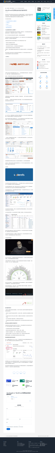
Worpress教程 (12, 8)
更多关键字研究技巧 (9, 27)
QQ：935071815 (42, 443)
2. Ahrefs (7, 24)
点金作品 (29, 1)
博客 (41, 1)
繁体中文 (14, 1)
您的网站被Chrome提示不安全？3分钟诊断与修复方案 (29, 381)
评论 (7, 408)
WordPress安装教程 (19, 443)
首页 (5, 8)
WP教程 (33, 1)
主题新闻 (25, 1)
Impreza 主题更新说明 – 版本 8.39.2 (41, 46)
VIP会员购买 (4, 445)
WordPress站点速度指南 (20, 445)
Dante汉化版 (43, 31)
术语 (35, 1)
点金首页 (21, 1)
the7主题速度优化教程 (41, 65)
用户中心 (48, 1)
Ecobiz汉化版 (43, 33)
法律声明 (4, 443)
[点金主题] (7, 1)
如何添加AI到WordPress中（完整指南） (29, 386)
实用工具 (39, 1)
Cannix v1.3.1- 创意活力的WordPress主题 (34, 447)
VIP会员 (45, 1)
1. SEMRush (8, 22)
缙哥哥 (12, 396)
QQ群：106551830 (42, 445)
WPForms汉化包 (44, 25)
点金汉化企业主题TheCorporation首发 (43, 68)
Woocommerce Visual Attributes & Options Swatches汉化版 (46, 37)
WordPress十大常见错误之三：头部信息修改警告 (44, 62)
